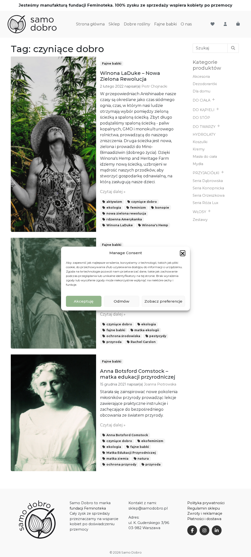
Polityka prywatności (206, 503)
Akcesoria (201, 76)
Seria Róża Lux (205, 203)
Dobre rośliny (137, 24)
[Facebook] (192, 530)
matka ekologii (146, 330)
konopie (161, 207)
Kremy (199, 149)
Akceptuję (83, 301)
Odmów (121, 301)
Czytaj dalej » (113, 191)
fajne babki (115, 330)
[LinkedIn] (217, 530)
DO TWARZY (204, 127)
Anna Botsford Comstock (127, 435)
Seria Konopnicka (208, 188)
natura (143, 458)
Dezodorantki (205, 84)
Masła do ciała (205, 156)
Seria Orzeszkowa (209, 195)
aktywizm (114, 202)
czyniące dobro (143, 202)
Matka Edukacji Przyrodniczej (131, 453)
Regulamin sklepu (203, 508)
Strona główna (90, 24)
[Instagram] (204, 530)
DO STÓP (201, 117)
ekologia (113, 207)
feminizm (137, 207)
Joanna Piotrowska (160, 384)
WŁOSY (199, 212)
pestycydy (157, 336)
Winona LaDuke (119, 225)
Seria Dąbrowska (208, 181)
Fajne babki (165, 24)
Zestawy (200, 219)
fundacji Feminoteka (88, 508)
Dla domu (201, 91)
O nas (186, 24)
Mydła (198, 164)
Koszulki (200, 142)
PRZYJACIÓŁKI (206, 173)
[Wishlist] (212, 24)
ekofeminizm (151, 441)
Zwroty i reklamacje (204, 513)
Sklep (114, 24)
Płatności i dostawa (204, 519)
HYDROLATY (204, 134)
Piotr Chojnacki (154, 86)
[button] (182, 252)
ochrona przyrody (121, 464)
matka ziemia (117, 458)
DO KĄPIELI (203, 110)
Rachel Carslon (143, 342)
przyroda (114, 342)
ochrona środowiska (123, 336)
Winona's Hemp (154, 225)
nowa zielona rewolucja (126, 213)
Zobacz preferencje (163, 301)
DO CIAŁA (201, 100)
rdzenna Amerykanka (124, 219)
